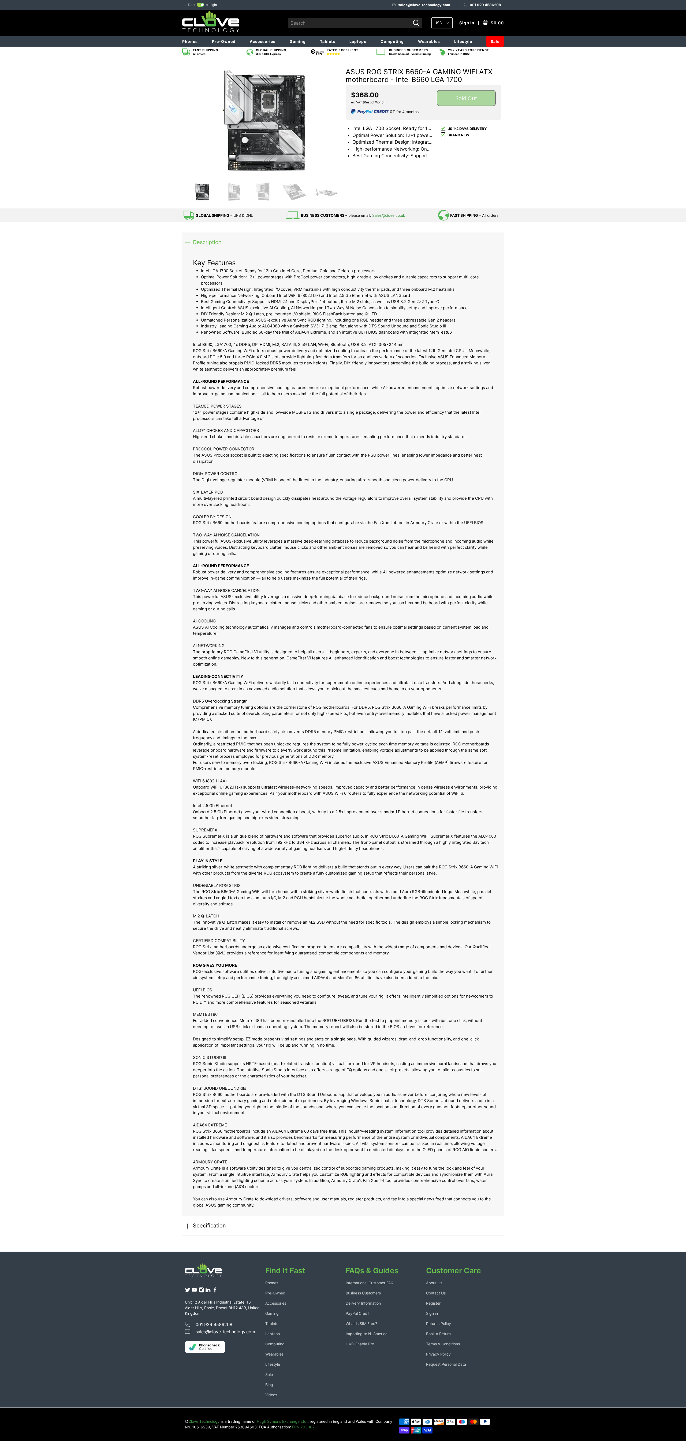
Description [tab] (207, 242)
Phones (190, 41)
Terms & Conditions (443, 1344)
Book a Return (438, 1333)
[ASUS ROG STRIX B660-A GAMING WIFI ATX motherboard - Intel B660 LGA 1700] (262, 120)
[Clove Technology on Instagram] (201, 1291)
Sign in (432, 1313)
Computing (392, 41)
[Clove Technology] (207, 1272)
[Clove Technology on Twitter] (187, 1291)
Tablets (327, 41)
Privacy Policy (438, 1354)
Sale (495, 41)
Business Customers (363, 1293)
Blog (269, 1384)
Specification (209, 1225)
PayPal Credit (358, 1313)
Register (433, 1303)
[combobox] (349, 23)
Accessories (262, 41)
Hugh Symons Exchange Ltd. (282, 1421)
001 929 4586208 (485, 5)
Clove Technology (204, 1421)
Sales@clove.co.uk (388, 215)
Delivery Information (363, 1303)
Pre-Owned (224, 41)
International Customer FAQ (370, 1283)
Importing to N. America (366, 1333)
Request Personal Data (446, 1364)
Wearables (429, 41)
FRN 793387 (303, 1427)
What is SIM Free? (361, 1323)
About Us (434, 1283)
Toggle (200, 5)
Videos (271, 1395)
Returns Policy (438, 1323)
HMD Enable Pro (360, 1344)
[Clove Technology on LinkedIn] (208, 1291)
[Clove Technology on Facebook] (215, 1291)
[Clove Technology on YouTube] (194, 1291)
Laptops (357, 41)
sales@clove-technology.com (424, 5)
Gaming (298, 41)
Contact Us (436, 1293)
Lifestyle (463, 41)
